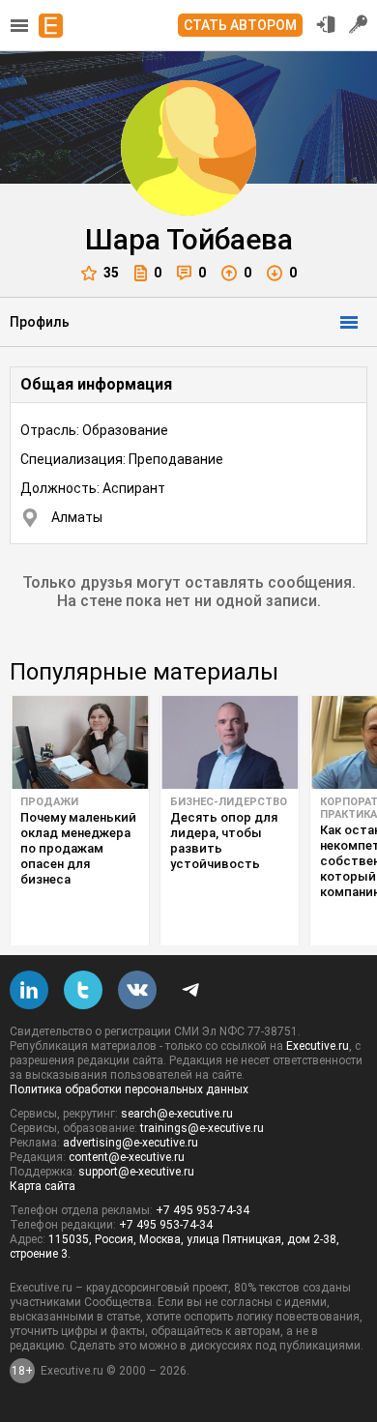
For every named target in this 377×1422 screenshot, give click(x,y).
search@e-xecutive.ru (177, 1113)
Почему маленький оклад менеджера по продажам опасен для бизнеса (78, 848)
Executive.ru (317, 1046)
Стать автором (240, 25)
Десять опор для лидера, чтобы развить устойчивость (223, 840)
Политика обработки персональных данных (129, 1089)
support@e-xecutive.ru (136, 1171)
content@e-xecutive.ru (127, 1157)
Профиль (40, 322)
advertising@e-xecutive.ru (130, 1142)
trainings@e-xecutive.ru (202, 1128)
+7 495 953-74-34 (202, 1210)
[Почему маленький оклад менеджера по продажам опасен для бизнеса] (80, 742)
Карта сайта (42, 1186)
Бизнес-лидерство (228, 802)
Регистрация (358, 24)
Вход (325, 24)
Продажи (49, 802)
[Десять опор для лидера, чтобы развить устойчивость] (229, 742)
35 (111, 272)
